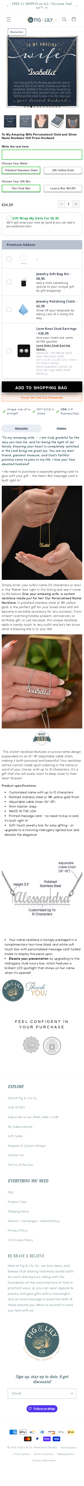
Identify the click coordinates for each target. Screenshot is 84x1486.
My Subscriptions (20, 1127)
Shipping (61, 428)
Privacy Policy (18, 1230)
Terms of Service (20, 1165)
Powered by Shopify (45, 1447)
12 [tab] (59, 107)
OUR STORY (16, 1107)
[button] (8, 19)
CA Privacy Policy (20, 1240)
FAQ (10, 1192)
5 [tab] (37, 107)
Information (21, 428)
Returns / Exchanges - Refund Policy (34, 1221)
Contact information (44, 1460)
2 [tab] (28, 107)
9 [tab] (50, 107)
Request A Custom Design (27, 1146)
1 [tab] (25, 107)
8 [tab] (46, 107)
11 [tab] (56, 107)
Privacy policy (21, 1454)
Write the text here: (16, 146)
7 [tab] (43, 107)
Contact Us (16, 1155)
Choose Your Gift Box (16, 181)
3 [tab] (31, 107)
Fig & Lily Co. (25, 1447)
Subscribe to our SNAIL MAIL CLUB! (33, 1117)
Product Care (17, 1202)
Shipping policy (65, 1454)
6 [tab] (40, 107)
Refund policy (69, 1447)
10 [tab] (53, 107)
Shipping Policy (18, 1211)
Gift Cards (15, 1136)
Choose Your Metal (15, 163)
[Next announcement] (76, 6)
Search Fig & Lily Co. (23, 1098)
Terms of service (43, 1454)
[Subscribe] (71, 1394)
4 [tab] (34, 107)
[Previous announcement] (7, 6)
